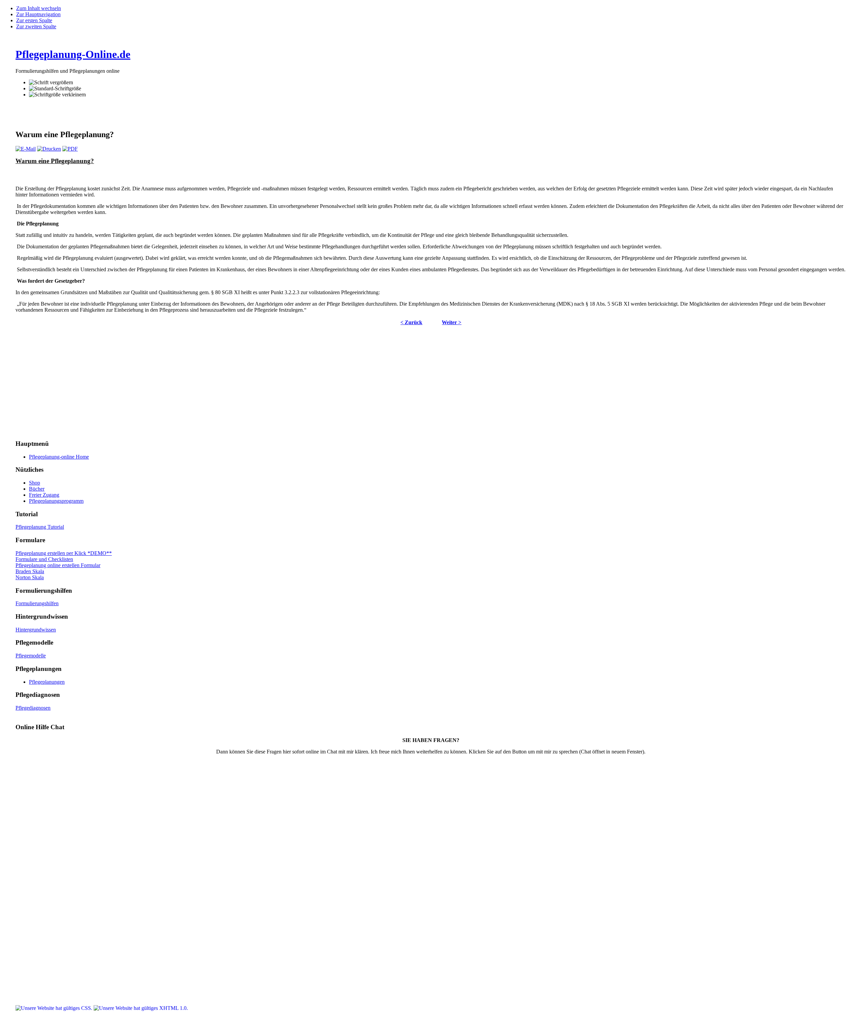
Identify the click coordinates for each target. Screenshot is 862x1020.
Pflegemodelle (30, 655)
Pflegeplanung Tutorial (39, 527)
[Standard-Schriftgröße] (55, 89)
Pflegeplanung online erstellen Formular (57, 565)
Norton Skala (29, 577)
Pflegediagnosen (33, 708)
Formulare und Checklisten (44, 559)
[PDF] (70, 149)
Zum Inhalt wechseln (38, 8)
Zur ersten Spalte (34, 20)
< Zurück (411, 322)
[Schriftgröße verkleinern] (57, 95)
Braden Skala (29, 571)
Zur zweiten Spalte (36, 26)
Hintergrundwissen (35, 629)
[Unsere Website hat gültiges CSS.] (54, 1008)
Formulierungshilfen (37, 603)
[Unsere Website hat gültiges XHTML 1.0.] (141, 1008)
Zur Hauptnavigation (38, 14)
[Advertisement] (94, 113)
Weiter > (451, 322)
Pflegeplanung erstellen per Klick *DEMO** (63, 553)
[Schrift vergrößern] (51, 83)
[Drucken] (49, 149)
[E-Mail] (25, 149)
